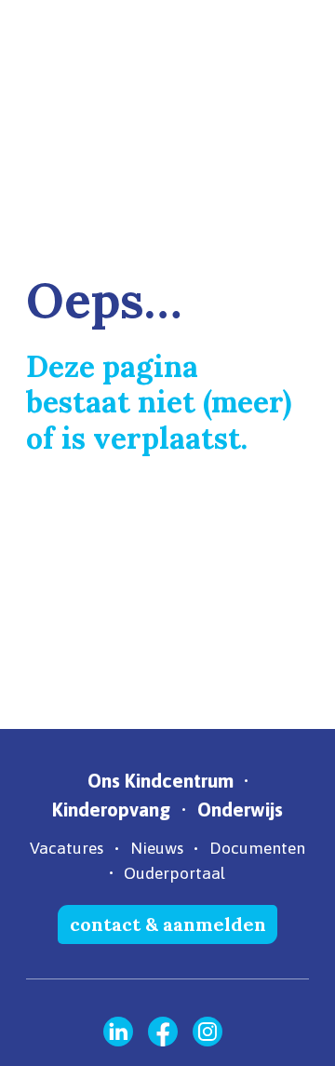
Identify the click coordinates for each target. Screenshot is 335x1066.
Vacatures (66, 848)
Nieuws (156, 848)
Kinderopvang (111, 809)
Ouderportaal (174, 873)
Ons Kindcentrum (160, 780)
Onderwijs (240, 809)
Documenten (257, 848)
